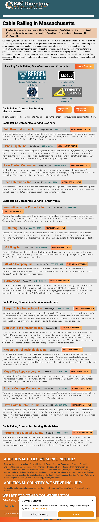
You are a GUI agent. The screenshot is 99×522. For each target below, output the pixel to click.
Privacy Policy (40, 508)
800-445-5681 (71, 207)
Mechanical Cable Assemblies (24, 33)
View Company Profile (80, 129)
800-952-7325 (60, 166)
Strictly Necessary (39, 514)
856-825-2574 (61, 405)
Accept (76, 514)
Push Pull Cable (65, 30)
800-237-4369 (64, 309)
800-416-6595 (62, 433)
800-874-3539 (41, 248)
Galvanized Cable (80, 33)
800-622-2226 (51, 182)
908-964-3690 (61, 372)
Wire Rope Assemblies (47, 33)
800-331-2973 (35, 228)
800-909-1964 (57, 264)
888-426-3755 (47, 146)
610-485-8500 (40, 281)
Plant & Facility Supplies (48, 30)
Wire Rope (78, 30)
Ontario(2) (9, 506)
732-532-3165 (61, 388)
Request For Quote (84, 66)
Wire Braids (32, 30)
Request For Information (81, 109)
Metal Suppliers (65, 33)
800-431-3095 (61, 129)
